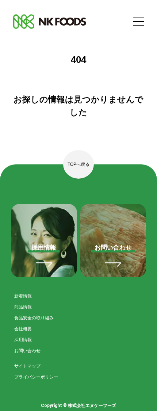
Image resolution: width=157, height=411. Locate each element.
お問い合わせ (27, 350)
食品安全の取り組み (34, 317)
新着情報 (23, 295)
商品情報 (23, 306)
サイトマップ (27, 366)
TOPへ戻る (78, 164)
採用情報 (23, 339)
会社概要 (23, 328)
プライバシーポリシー (36, 377)
